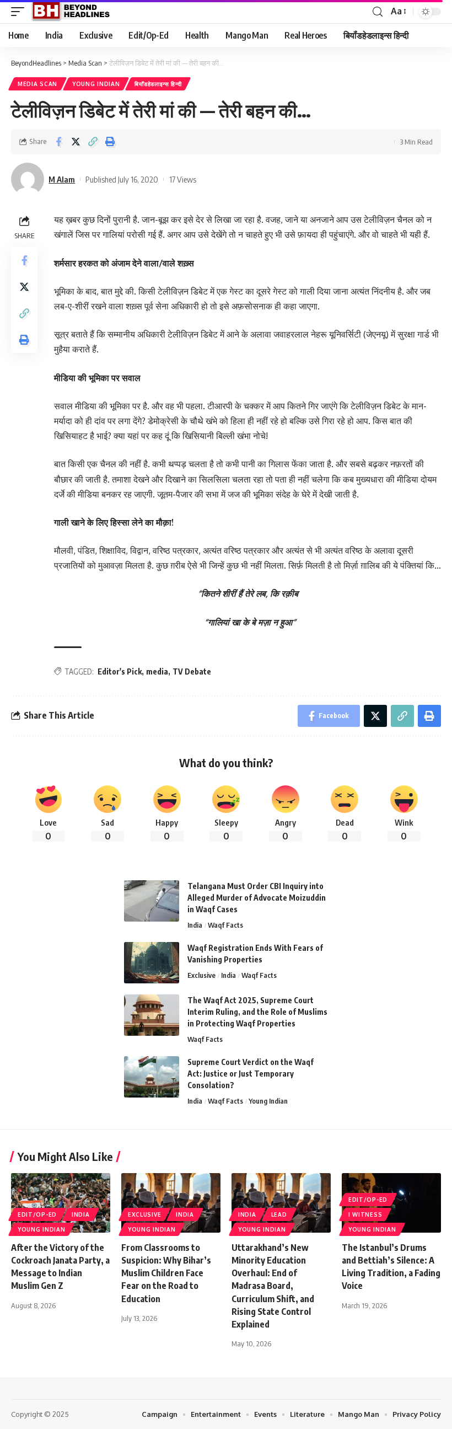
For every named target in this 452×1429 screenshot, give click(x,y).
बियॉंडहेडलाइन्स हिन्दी (157, 84)
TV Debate (192, 671)
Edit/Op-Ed (37, 1214)
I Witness (365, 1214)
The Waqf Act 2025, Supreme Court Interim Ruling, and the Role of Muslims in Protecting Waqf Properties (257, 1012)
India (194, 924)
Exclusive (201, 975)
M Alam (62, 179)
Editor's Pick (120, 671)
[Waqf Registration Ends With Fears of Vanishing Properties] (151, 962)
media (157, 671)
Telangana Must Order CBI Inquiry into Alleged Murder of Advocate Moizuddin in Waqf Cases (256, 897)
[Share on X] (75, 142)
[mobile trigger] (20, 11)
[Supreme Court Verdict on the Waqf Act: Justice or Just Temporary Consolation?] (151, 1077)
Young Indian (96, 84)
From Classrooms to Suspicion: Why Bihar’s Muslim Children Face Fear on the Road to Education (166, 1273)
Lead (279, 1214)
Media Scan (37, 84)
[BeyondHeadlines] (75, 11)
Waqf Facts (225, 924)
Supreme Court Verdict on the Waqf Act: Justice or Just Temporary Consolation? (250, 1073)
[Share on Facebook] (58, 142)
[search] (377, 11)
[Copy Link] (92, 142)
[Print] (109, 142)
